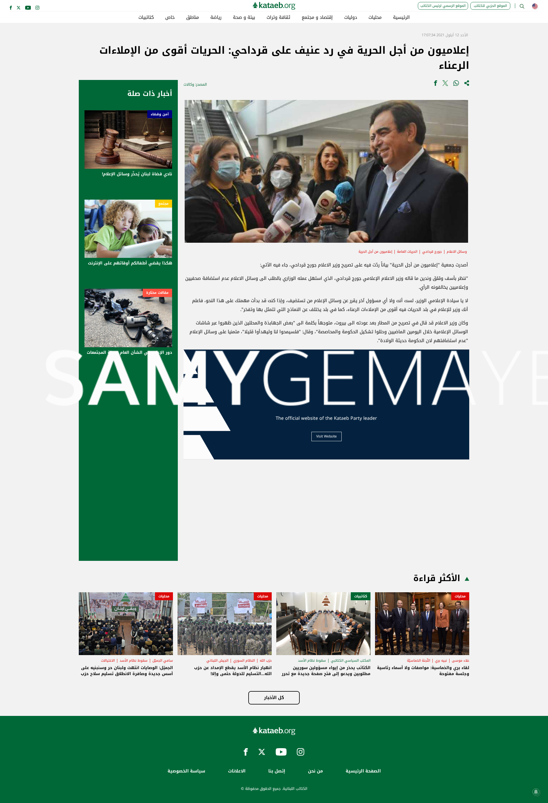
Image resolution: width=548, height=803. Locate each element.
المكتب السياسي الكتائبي (350, 660)
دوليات (350, 17)
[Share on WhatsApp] (456, 84)
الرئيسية (401, 17)
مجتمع (163, 203)
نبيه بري (441, 660)
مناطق (192, 17)
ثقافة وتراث (278, 17)
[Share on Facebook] (435, 84)
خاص (170, 17)
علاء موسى (460, 660)
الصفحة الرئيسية (363, 771)
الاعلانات (236, 771)
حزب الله (266, 660)
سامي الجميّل (162, 660)
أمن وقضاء (160, 114)
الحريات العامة (407, 251)
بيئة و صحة (244, 17)
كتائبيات (146, 17)
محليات (375, 17)
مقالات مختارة (157, 293)
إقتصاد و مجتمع (317, 17)
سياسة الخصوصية (186, 771)
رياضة (215, 17)
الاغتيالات (108, 660)
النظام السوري (244, 660)
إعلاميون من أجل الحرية (375, 251)
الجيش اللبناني (217, 660)
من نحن (315, 771)
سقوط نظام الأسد (312, 660)
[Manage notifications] (536, 791)
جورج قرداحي (432, 251)
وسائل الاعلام (457, 251)
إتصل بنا (276, 771)
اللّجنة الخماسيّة (418, 660)
